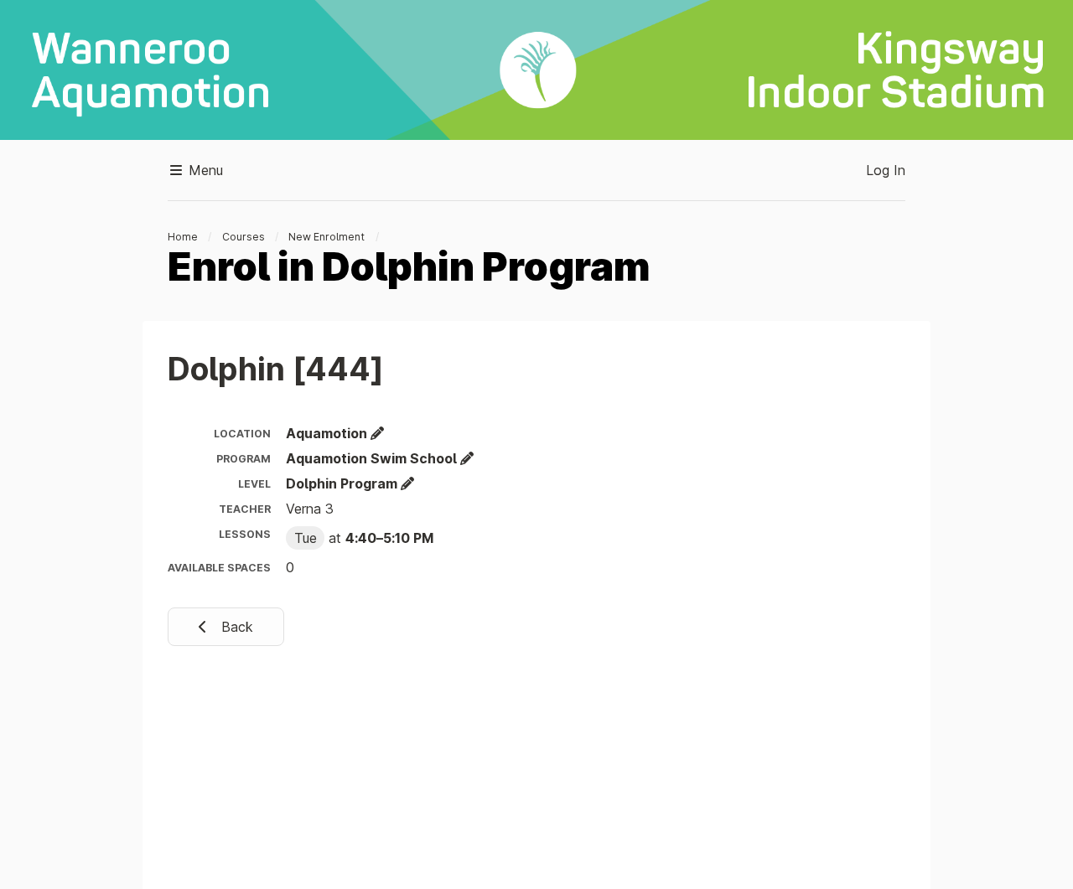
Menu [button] (203, 170)
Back (235, 626)
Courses (243, 236)
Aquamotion (328, 433)
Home (183, 236)
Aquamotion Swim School (373, 458)
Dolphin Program (343, 483)
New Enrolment (326, 236)
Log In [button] (885, 170)
